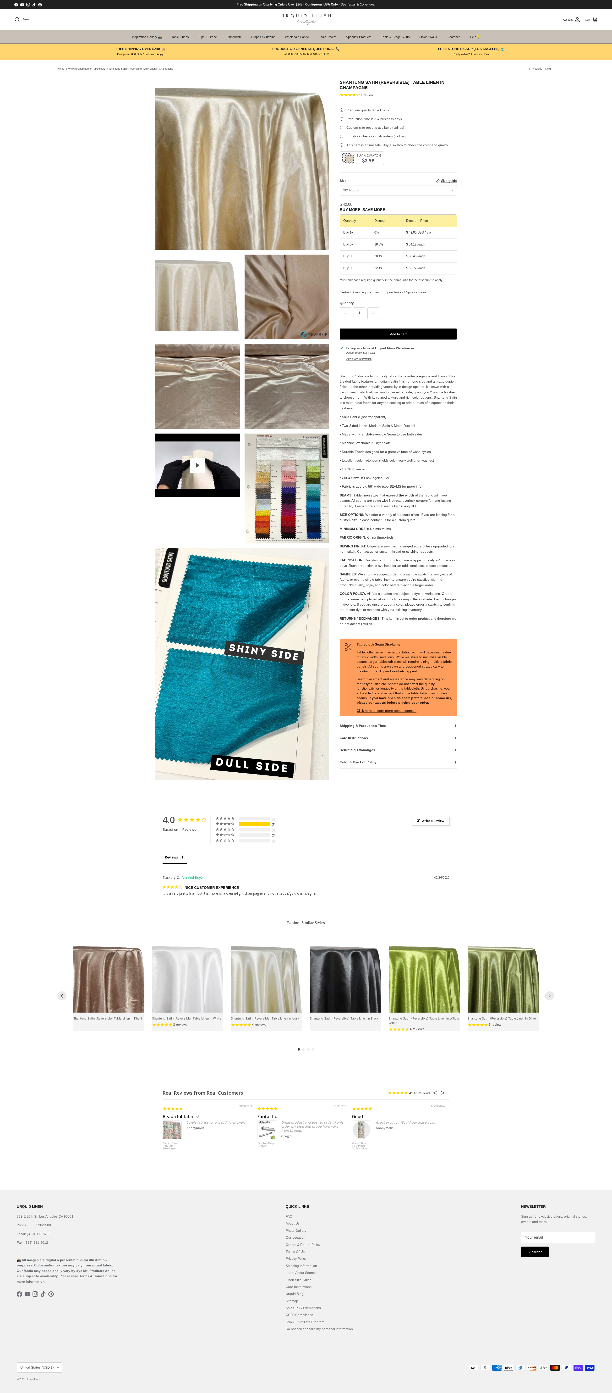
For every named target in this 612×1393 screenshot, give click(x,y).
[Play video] (197, 465)
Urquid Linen (33, 1379)
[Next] (549, 995)
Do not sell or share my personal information (319, 1329)
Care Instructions (354, 738)
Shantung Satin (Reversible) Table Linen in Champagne (141, 68)
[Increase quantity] (373, 313)
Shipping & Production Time (363, 726)
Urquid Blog (294, 1294)
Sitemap (292, 1301)
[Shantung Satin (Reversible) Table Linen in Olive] (503, 977)
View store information (359, 358)
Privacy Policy (296, 1258)
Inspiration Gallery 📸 (147, 37)
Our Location (295, 1237)
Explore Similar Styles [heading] (306, 922)
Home (60, 68)
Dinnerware (234, 37)
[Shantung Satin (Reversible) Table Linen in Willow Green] (424, 977)
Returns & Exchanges (357, 750)
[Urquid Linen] (306, 19)
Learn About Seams (301, 1273)
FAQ (289, 1216)
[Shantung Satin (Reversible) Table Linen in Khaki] (108, 977)
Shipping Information (301, 1266)
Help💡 (475, 37)
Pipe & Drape (207, 37)
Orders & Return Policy (303, 1245)
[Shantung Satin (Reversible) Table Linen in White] (187, 977)
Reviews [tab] (171, 857)
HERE (415, 506)
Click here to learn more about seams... (386, 711)
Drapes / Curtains (263, 37)
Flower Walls (428, 37)
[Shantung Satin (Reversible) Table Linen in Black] (345, 977)
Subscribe (534, 1252)
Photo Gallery (296, 1230)
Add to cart (398, 334)
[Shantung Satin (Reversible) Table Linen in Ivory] (266, 977)
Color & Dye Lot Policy (358, 762)
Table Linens (180, 37)
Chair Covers (327, 37)
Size (343, 181)
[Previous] (61, 995)
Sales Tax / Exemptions (303, 1308)
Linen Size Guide (298, 1280)
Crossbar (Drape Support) (266, 1145)
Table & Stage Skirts (395, 37)
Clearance (453, 37)
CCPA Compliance (299, 1315)
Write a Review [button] (433, 821)
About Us (293, 1223)
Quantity (347, 303)
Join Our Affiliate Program (305, 1322)
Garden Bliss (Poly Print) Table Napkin (359, 1146)
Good (357, 1116)
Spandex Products (359, 37)
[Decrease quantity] (345, 313)
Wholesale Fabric (297, 37)
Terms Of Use (296, 1252)
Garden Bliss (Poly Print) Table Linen (170, 1146)
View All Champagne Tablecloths (86, 68)
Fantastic (267, 1116)
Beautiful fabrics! (181, 1116)
